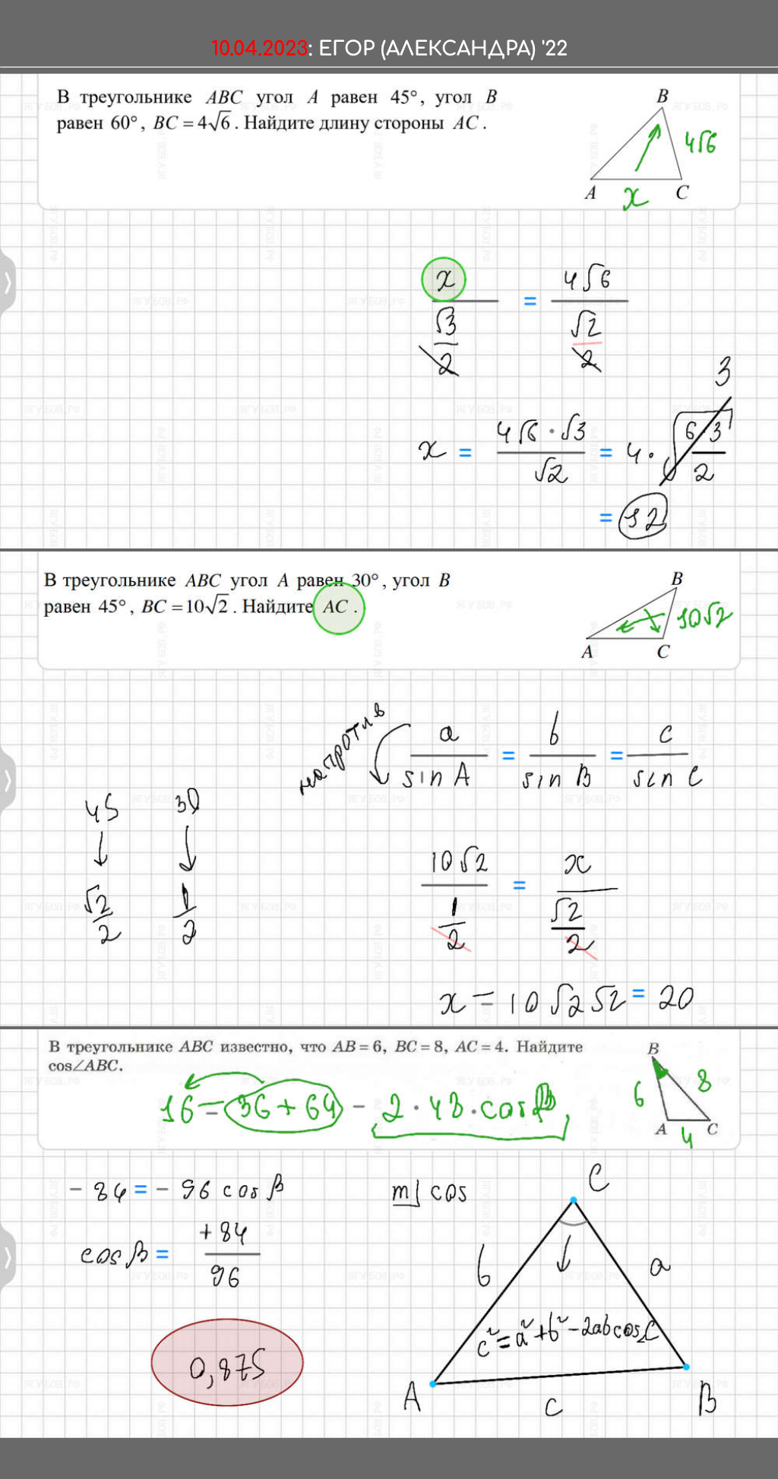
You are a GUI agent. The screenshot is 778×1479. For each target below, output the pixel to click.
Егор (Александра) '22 (443, 49)
